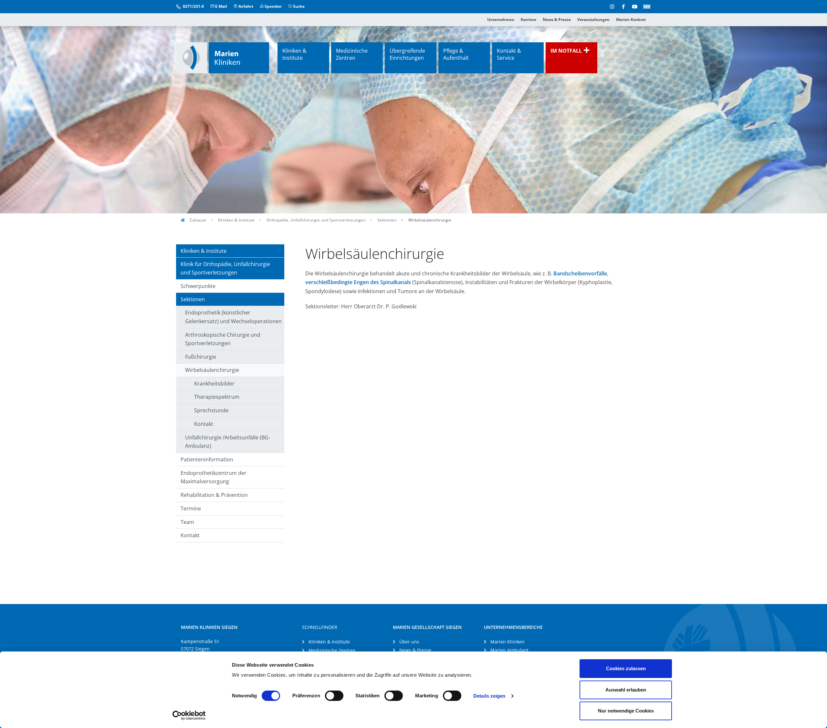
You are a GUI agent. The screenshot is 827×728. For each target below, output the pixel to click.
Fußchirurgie (200, 356)
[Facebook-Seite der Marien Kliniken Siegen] (623, 6)
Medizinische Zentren (352, 54)
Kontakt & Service (509, 54)
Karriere (528, 19)
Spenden (273, 6)
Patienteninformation (207, 459)
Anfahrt (245, 6)
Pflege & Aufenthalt (456, 54)
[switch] (334, 696)
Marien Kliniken (507, 642)
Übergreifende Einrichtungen (407, 54)
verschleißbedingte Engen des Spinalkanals (358, 282)
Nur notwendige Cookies (626, 710)
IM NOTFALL (566, 50)
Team (187, 522)
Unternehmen (500, 19)
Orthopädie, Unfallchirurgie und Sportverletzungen (316, 220)
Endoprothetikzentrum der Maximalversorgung (213, 477)
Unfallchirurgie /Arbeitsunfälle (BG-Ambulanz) (227, 442)
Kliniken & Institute (294, 54)
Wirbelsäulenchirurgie (212, 370)
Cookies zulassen (626, 668)
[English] (645, 6)
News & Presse (557, 19)
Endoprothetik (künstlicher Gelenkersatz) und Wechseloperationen (233, 317)
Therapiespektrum (216, 396)
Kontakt (203, 423)
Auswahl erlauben (625, 689)
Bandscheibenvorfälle (580, 273)
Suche (298, 6)
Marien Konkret (631, 19)
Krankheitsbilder (214, 383)
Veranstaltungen (593, 19)
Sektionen (387, 220)
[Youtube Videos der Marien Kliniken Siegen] (634, 6)
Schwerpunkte (198, 286)
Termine (191, 508)
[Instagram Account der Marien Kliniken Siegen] (612, 6)
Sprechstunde (211, 410)
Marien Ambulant (509, 650)
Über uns (409, 642)
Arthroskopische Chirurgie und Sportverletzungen (222, 339)
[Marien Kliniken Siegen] (222, 57)
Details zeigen (489, 696)
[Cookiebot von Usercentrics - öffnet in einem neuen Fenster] (189, 715)
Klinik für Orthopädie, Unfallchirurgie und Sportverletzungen (225, 268)
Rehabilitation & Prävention (214, 494)
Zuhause (197, 220)
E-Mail (220, 6)
